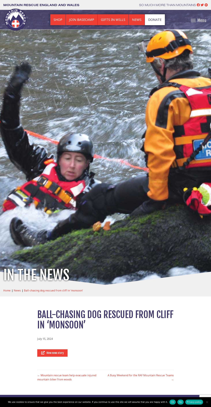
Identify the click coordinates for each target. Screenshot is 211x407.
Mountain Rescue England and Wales (41, 5)
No (180, 402)
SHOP (58, 19)
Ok (172, 402)
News (17, 290)
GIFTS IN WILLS (113, 19)
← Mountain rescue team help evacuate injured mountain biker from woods (66, 377)
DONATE (155, 19)
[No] (207, 402)
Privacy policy (194, 402)
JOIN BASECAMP (81, 19)
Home (7, 290)
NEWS (136, 19)
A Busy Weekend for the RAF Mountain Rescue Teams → (141, 377)
